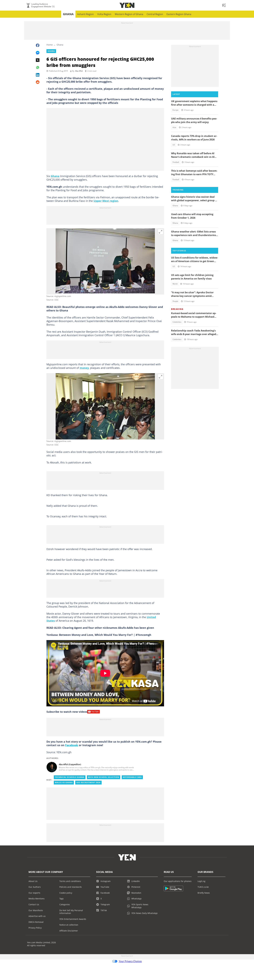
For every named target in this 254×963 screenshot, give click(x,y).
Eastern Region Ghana (179, 14)
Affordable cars (132, 777)
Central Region (155, 14)
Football (176, 162)
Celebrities (177, 322)
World (175, 284)
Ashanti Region (85, 14)
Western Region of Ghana (129, 14)
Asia (174, 127)
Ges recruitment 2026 (88, 782)
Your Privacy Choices (130, 961)
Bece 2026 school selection (103, 777)
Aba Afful (79, 71)
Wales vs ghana (64, 782)
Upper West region (105, 201)
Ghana (68, 14)
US (174, 144)
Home (49, 44)
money (84, 368)
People (175, 301)
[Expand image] (160, 232)
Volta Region (104, 14)
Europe (175, 110)
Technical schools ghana (69, 777)
